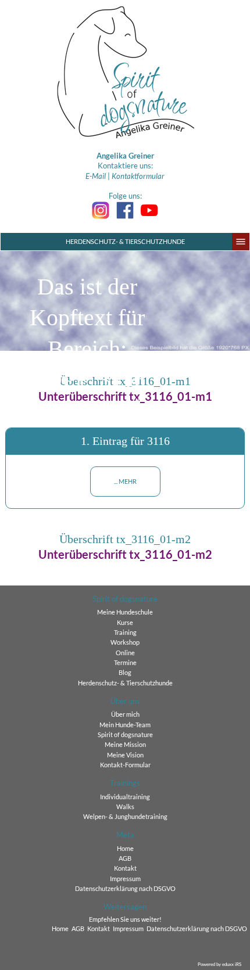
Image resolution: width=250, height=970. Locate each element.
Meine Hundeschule (125, 612)
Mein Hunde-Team (125, 724)
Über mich (125, 714)
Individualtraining (125, 796)
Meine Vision (125, 755)
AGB (125, 858)
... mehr (125, 481)
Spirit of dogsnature (125, 734)
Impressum (125, 878)
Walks (125, 806)
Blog (125, 672)
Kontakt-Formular (125, 764)
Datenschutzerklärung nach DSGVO (125, 888)
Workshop (125, 642)
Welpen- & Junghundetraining (125, 816)
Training (125, 632)
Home (125, 848)
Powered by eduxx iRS (219, 964)
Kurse (125, 622)
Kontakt (125, 868)
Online (125, 652)
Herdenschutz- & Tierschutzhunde (125, 241)
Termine (125, 662)
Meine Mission (125, 744)
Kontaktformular (138, 176)
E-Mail (95, 176)
